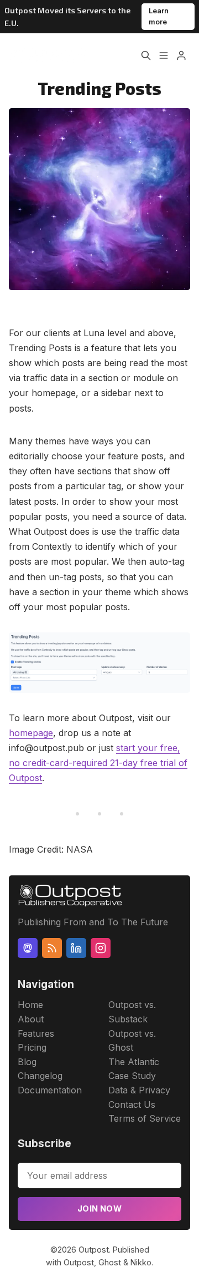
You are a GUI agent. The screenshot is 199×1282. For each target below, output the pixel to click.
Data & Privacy (139, 1090)
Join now (99, 1208)
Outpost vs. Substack (132, 1012)
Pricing (32, 1047)
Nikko (140, 1262)
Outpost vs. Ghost (132, 1040)
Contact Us (131, 1104)
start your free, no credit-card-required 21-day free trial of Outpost (98, 762)
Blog (27, 1061)
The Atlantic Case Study (133, 1069)
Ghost (109, 1262)
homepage (31, 732)
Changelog (40, 1075)
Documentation (50, 1090)
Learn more (159, 16)
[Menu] (163, 55)
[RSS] (52, 948)
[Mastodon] (28, 948)
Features (36, 1033)
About (31, 1019)
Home (30, 1004)
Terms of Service (144, 1118)
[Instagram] (101, 948)
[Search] (146, 55)
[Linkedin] (76, 948)
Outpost (93, 1249)
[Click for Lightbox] (99, 662)
